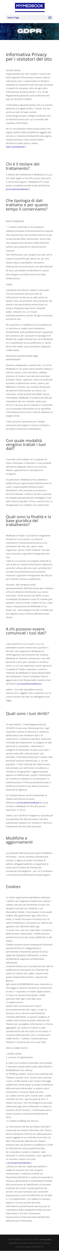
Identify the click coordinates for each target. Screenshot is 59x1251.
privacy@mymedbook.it (17, 189)
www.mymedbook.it (16, 146)
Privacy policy (45, 1239)
